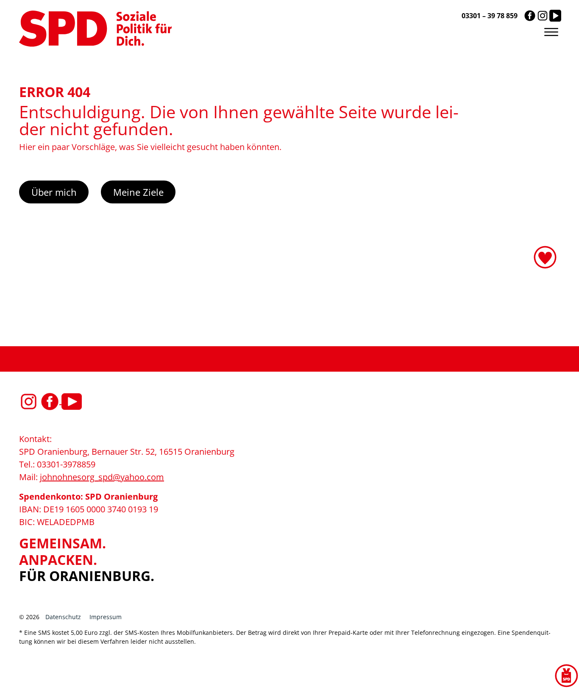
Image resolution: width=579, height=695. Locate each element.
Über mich (54, 192)
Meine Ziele (138, 192)
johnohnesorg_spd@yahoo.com (102, 477)
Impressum (105, 617)
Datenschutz (63, 617)
